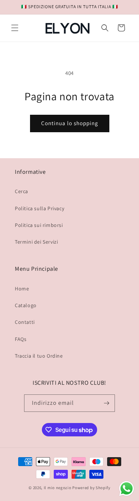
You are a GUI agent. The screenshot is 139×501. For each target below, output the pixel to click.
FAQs (20, 339)
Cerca (21, 191)
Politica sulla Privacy (39, 208)
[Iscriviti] (106, 403)
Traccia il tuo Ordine (39, 355)
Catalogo (26, 305)
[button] (15, 28)
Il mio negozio (58, 487)
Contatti (25, 322)
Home (22, 288)
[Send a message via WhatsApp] (126, 488)
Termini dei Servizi (36, 241)
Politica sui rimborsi (39, 225)
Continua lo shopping (69, 123)
